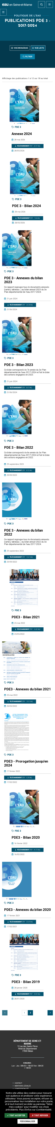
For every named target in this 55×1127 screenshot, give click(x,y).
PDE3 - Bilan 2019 (26, 982)
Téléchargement (28, 146)
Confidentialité (22, 1089)
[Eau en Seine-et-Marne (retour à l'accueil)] (17, 4)
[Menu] (49, 4)
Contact (18, 1083)
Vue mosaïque (21, 48)
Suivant (50, 1012)
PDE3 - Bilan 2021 (26, 617)
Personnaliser (27, 1121)
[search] (41, 4)
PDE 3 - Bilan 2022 (18, 447)
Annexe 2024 (22, 134)
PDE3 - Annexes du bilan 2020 (27, 910)
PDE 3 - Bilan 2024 (26, 206)
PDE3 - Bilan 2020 (26, 837)
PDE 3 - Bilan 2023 (18, 365)
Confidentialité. (44, 1109)
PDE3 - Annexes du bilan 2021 (27, 689)
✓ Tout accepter (16, 1115)
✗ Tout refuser (40, 1115)
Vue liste (39, 48)
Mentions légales (23, 1086)
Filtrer (28, 57)
